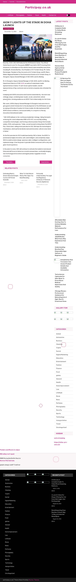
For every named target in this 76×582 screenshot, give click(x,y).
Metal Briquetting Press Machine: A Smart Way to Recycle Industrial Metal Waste (61, 57)
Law (57, 389)
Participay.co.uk (38, 7)
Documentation (21, 1)
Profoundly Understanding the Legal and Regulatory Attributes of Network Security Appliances (44, 178)
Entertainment (61, 361)
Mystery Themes (34, 580)
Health (44, 15)
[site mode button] (68, 15)
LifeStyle (10, 15)
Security (59, 410)
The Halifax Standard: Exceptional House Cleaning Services (10, 162)
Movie (58, 396)
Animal (58, 334)
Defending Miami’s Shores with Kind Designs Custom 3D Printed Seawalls (10, 177)
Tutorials (11, 1)
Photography (20, 15)
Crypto (58, 348)
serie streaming (59, 438)
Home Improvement (62, 386)
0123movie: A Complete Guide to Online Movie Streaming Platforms (60, 30)
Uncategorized (8, 28)
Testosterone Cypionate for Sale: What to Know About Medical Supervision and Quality (60, 281)
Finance (59, 368)
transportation (61, 420)
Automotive (60, 337)
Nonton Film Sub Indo (7, 460)
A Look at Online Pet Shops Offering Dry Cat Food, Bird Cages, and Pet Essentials (61, 44)
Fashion (29, 15)
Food (58, 372)
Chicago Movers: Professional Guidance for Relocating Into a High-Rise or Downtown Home (61, 296)
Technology (60, 417)
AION (22, 83)
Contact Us (52, 15)
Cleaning (59, 344)
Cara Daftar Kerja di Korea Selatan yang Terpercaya (46, 162)
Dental (58, 351)
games (58, 375)
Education (59, 358)
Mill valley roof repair (7, 454)
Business (59, 341)
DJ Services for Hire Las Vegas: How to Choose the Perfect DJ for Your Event (67, 82)
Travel (37, 15)
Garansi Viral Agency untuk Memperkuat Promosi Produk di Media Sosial (61, 70)
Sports (58, 413)
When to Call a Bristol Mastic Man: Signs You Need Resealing (26, 176)
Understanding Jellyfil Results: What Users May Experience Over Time (60, 239)
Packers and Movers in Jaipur (10, 450)
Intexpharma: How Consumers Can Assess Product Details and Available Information (67, 265)
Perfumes (59, 403)
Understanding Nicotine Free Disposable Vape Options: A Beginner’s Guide (60, 251)
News (58, 399)
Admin (21, 31)
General (59, 379)
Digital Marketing (62, 354)
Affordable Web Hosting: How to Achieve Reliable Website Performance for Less (60, 225)
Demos (5, 1)
